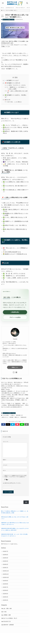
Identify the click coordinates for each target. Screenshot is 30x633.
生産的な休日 (23, 417)
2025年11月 (6, 574)
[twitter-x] (14, 372)
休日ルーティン (5, 417)
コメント (5, 441)
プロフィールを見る (15, 317)
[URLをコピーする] (26, 424)
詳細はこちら (15, 367)
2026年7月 (5, 551)
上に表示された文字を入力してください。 (12, 483)
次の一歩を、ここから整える (14, 101)
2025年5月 (5, 593)
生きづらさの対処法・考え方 (8, 19)
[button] (3, 424)
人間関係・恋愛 (7, 615)
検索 (26, 502)
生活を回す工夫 (7, 621)
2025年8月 (5, 584)
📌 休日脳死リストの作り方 (12, 83)
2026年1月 (5, 567)
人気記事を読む (15, 312)
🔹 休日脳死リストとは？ (12, 80)
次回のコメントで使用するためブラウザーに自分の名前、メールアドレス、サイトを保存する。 (15, 476)
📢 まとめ (7, 99)
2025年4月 (5, 597)
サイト (4, 470)
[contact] (16, 372)
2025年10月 (6, 577)
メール (5, 465)
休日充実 (11, 417)
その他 (4, 611)
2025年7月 (5, 587)
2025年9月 (5, 580)
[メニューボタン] (3, 3)
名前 (4, 459)
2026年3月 (5, 561)
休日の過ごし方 (19, 415)
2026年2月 (5, 564)
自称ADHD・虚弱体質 (8, 624)
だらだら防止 (6, 415)
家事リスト (17, 417)
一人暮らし (12, 415)
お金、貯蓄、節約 (7, 608)
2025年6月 (5, 590)
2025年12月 (6, 571)
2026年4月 (5, 557)
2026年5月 (5, 554)
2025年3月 (5, 600)
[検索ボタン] (27, 3)
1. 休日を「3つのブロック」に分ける (16, 85)
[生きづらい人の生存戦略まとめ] (15, 3)
